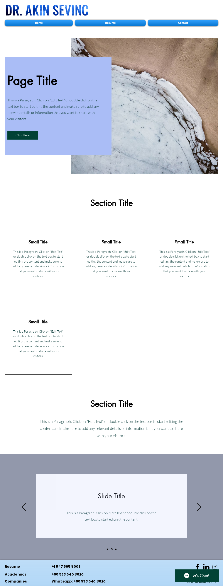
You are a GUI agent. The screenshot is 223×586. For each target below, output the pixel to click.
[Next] (199, 507)
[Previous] (24, 507)
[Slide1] (107, 549)
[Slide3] (116, 549)
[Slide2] (112, 549)
